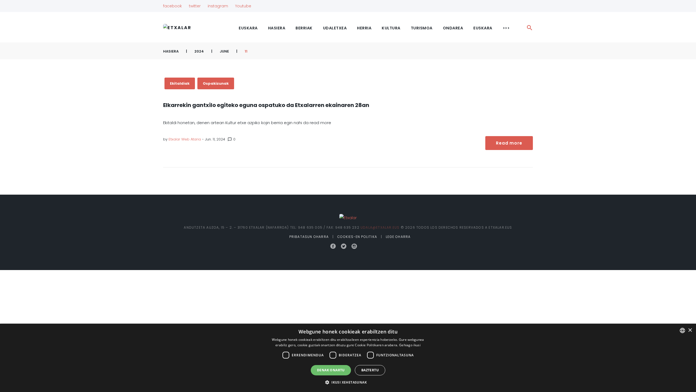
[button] (348, 382)
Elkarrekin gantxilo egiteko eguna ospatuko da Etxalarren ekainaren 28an (266, 105)
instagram (218, 6)
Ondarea (453, 28)
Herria (364, 28)
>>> (506, 28)
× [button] (690, 330)
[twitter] (343, 246)
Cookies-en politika (357, 236)
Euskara (482, 28)
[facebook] (333, 246)
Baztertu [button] (370, 370)
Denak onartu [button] (331, 370)
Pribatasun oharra (309, 236)
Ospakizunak (216, 83)
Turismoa (422, 28)
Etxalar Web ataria (185, 139)
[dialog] (348, 358)
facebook (172, 6)
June (224, 51)
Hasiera (276, 28)
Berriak (304, 28)
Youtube (243, 6)
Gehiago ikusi (410, 345)
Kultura (391, 28)
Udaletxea (335, 28)
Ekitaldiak (179, 83)
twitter (195, 6)
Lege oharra (398, 236)
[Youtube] (364, 246)
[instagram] (354, 246)
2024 (199, 51)
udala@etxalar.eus (380, 227)
